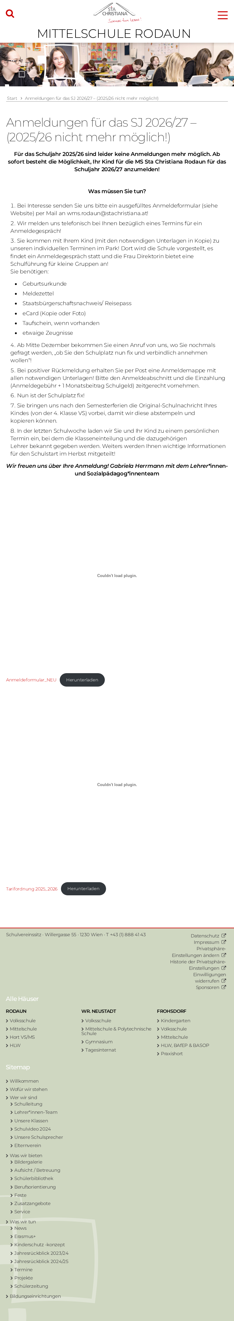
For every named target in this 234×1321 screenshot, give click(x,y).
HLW (15, 1045)
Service (22, 1212)
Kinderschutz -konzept (39, 1244)
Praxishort (172, 1053)
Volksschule (23, 1020)
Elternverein (27, 1145)
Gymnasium (99, 1042)
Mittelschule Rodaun (114, 33)
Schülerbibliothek (33, 1178)
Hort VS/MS (22, 1037)
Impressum (206, 942)
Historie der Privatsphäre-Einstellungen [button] (198, 965)
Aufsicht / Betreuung (37, 1170)
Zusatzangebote (32, 1203)
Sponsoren (207, 987)
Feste (20, 1195)
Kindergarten (175, 1020)
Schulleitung (28, 1104)
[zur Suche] (10, 14)
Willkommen (24, 1081)
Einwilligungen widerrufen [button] (209, 978)
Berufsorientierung (35, 1187)
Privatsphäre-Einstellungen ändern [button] (199, 952)
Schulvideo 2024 (32, 1129)
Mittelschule (23, 1029)
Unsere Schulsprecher (38, 1137)
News (20, 1228)
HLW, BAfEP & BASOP (185, 1045)
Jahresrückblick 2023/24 (41, 1253)
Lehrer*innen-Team (35, 1112)
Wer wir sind (23, 1097)
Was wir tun (23, 1222)
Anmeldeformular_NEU (31, 680)
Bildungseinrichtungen (35, 1296)
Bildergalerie (28, 1162)
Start (12, 98)
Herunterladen (82, 680)
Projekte (23, 1278)
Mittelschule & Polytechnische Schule (116, 1031)
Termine (23, 1269)
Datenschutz (205, 936)
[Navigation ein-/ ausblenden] (222, 15)
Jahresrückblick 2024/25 (41, 1261)
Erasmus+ (25, 1236)
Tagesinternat (100, 1050)
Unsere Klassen (31, 1121)
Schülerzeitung (31, 1286)
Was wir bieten (26, 1155)
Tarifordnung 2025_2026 (32, 888)
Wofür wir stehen (29, 1089)
